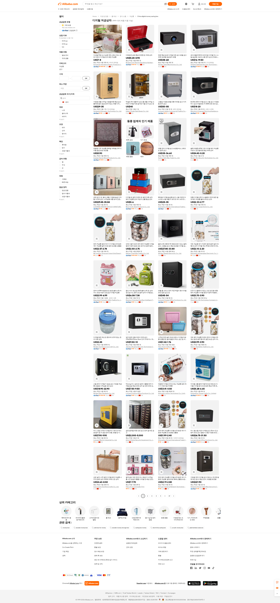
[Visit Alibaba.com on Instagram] (204, 568)
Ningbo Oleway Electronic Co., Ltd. (169, 253)
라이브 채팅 (162, 547)
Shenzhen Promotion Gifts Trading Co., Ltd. (107, 300)
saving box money (140, 528)
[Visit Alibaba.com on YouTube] (209, 568)
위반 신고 (161, 564)
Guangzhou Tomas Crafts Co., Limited (203, 393)
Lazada (140, 593)
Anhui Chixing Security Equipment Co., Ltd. (140, 440)
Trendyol (163, 593)
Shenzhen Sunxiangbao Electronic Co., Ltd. (205, 253)
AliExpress (108, 593)
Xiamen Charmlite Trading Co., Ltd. (137, 253)
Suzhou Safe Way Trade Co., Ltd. (169, 158)
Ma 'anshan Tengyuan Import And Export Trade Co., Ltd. (107, 253)
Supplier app (141, 583)
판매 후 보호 (98, 555)
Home (95, 16)
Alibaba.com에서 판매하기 (199, 543)
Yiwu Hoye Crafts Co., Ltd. (167, 347)
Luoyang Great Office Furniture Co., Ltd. (204, 440)
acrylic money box (177, 528)
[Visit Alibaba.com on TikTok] (213, 568)
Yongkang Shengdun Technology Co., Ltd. (107, 111)
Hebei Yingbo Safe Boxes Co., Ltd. (137, 111)
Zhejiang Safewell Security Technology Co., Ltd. (205, 64)
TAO (157, 593)
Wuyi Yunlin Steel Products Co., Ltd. (138, 207)
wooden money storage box (120, 528)
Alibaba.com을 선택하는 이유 (72, 543)
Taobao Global (149, 593)
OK (86, 78)
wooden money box (82, 528)
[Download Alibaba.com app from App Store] (194, 583)
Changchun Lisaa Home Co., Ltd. (202, 207)
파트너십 (193, 560)
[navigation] (74, 256)
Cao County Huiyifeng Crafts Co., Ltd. (106, 487)
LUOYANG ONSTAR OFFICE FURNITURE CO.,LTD (107, 207)
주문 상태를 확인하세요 (198, 551)
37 (169, 496)
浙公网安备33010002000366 (175, 600)
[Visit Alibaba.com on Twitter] (200, 568)
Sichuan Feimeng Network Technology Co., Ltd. (172, 487)
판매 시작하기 (195, 547)
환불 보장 (97, 547)
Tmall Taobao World (129, 593)
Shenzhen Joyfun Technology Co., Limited (172, 393)
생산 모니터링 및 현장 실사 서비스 (105, 560)
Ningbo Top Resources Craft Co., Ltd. (106, 347)
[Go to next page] (174, 496)
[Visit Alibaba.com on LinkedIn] (195, 568)
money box (66, 528)
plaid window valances (196, 528)
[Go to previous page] (139, 496)
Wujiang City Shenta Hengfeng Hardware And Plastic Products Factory (140, 62)
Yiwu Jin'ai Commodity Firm (135, 487)
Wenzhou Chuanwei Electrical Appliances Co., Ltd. (205, 111)
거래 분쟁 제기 (163, 551)
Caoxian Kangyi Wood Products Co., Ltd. (106, 158)
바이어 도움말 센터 (164, 543)
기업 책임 (65, 551)
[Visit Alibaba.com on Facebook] (191, 568)
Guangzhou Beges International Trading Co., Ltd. (172, 207)
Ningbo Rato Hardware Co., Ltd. (104, 393)
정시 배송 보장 (99, 551)
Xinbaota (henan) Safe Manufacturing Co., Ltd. (205, 487)
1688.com (117, 593)
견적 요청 (129, 547)
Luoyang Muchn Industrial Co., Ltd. (105, 440)
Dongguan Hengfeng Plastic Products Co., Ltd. (107, 64)
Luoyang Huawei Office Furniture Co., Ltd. (172, 300)
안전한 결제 (98, 543)
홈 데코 (114, 16)
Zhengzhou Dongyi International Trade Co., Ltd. (172, 440)
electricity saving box (159, 528)
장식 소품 (123, 16)
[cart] (193, 4)
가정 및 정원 (104, 16)
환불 (159, 555)
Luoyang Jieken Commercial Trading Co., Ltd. (172, 111)
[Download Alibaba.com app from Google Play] (210, 583)
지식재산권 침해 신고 (165, 560)
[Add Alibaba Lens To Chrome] (92, 583)
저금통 (132, 16)
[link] (277, 582)
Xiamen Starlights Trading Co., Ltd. (202, 347)
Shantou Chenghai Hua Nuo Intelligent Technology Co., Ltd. (140, 300)
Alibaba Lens (74, 583)
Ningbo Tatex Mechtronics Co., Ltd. (170, 64)
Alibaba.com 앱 (160, 583)
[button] (165, 4)
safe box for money (100, 528)
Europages (171, 593)
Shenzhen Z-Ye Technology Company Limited (205, 300)
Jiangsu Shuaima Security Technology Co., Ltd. (140, 347)
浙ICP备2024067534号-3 (195, 600)
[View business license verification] (160, 600)
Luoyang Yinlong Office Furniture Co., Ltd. (140, 393)
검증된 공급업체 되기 (197, 555)
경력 (63, 555)
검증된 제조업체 (131, 543)
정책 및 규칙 (98, 564)
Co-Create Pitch (68, 547)
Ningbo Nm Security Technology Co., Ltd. (204, 158)
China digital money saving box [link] (147, 16)
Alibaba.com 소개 (68, 538)
